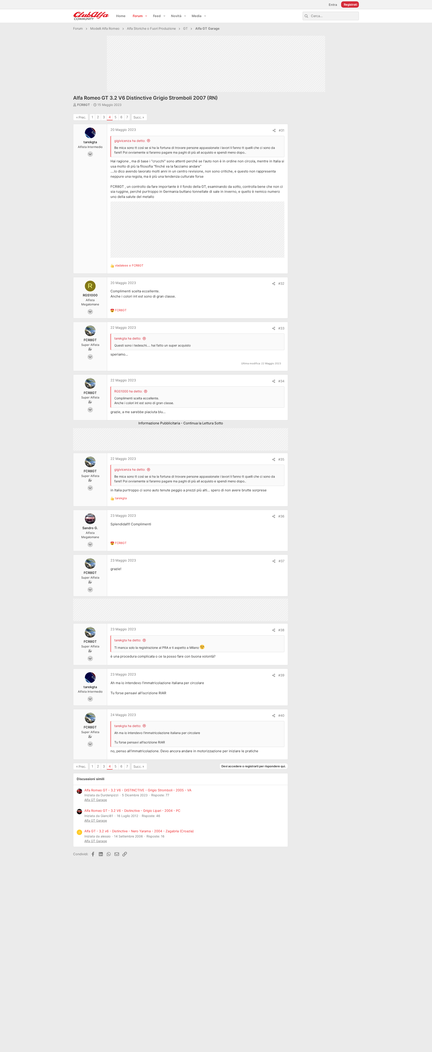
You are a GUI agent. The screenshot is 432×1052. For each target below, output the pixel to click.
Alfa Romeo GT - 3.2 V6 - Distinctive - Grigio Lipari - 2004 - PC (132, 811)
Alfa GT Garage (95, 800)
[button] (146, 16)
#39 (281, 675)
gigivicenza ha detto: (129, 141)
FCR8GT (83, 105)
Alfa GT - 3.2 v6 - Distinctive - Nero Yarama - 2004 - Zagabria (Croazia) (139, 831)
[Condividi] (274, 130)
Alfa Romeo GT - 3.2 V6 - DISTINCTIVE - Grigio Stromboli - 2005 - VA (137, 790)
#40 (281, 716)
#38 (281, 630)
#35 (281, 459)
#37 (281, 561)
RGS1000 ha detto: (128, 391)
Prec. (82, 117)
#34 (281, 381)
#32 (281, 284)
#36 (281, 516)
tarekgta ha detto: (127, 338)
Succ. (137, 117)
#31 (281, 130)
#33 (281, 328)
